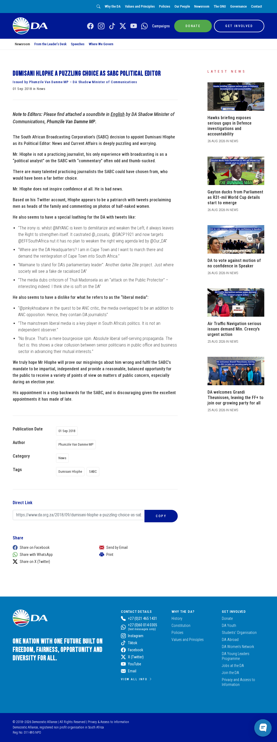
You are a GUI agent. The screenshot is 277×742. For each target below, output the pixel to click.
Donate (227, 618)
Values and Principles (140, 6)
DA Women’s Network (238, 646)
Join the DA (230, 672)
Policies (164, 6)
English (118, 114)
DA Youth (229, 625)
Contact (256, 6)
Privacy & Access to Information (108, 722)
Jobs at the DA (233, 665)
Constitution (181, 625)
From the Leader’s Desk (50, 44)
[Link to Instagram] (101, 26)
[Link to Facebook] (90, 26)
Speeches (77, 44)
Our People (182, 6)
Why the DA (113, 6)
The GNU (220, 6)
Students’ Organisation (239, 632)
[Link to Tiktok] (112, 26)
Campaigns (161, 26)
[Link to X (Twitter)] (123, 26)
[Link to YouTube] (133, 26)
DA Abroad (230, 639)
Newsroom (201, 6)
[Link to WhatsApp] (144, 26)
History (177, 618)
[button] (50, 547)
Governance (238, 6)
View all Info (134, 679)
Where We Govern (101, 44)
